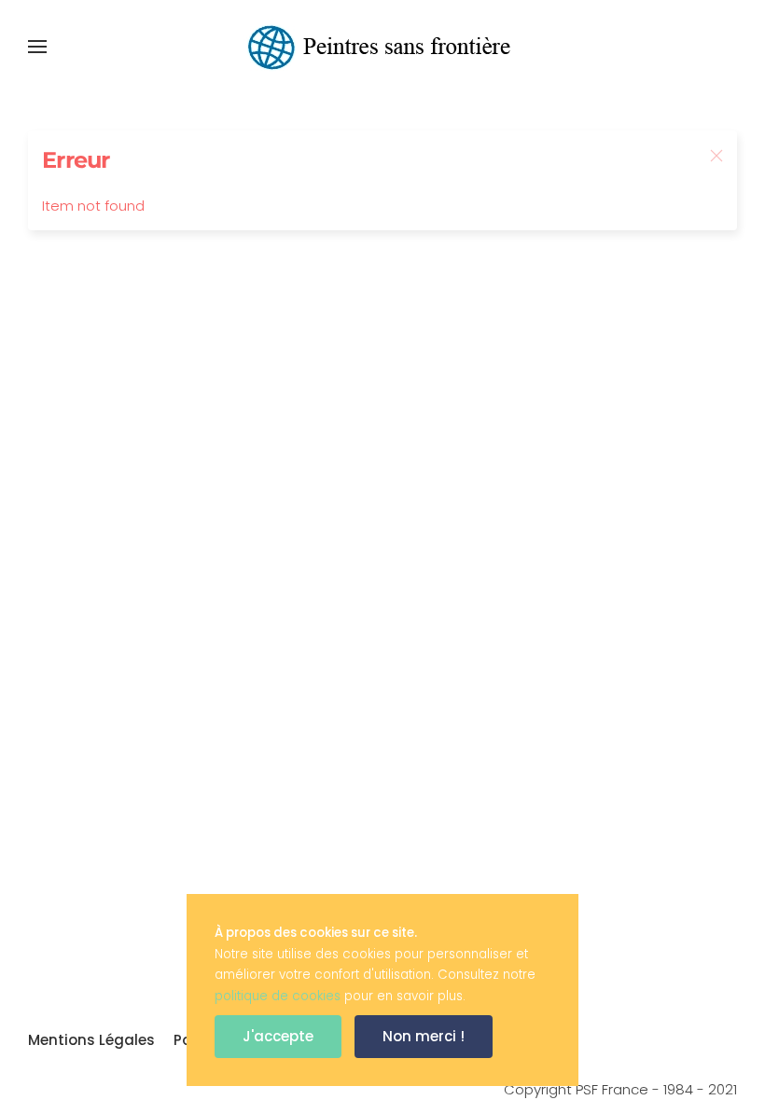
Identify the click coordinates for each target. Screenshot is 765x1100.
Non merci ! (423, 1036)
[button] (37, 46)
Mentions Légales (91, 1040)
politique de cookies (278, 996)
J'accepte (278, 1036)
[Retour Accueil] (382, 46)
